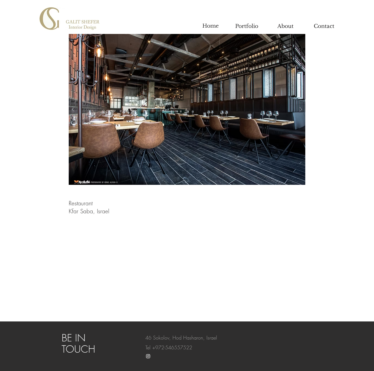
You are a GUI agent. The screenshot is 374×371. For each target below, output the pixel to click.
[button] (187, 109)
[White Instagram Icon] (148, 356)
